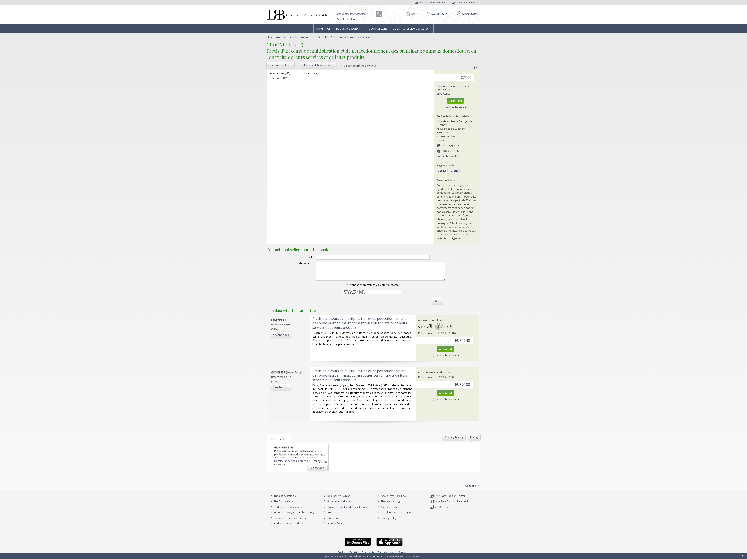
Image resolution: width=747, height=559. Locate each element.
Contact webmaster (392, 507)
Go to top (471, 485)
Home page (323, 28)
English (342, 552)
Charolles (443, 93)
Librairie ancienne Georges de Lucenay (297, 461)
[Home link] (297, 14)
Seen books (278, 439)
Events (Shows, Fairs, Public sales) (293, 512)
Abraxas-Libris (426, 320)
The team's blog (390, 501)
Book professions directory (412, 28)
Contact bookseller (448, 156)
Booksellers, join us (338, 496)
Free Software (336, 523)
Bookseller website (338, 501)
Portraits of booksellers (288, 507)
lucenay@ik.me (451, 145)
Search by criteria (346, 19)
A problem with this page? (395, 512)
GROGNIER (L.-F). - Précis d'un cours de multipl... (345, 37)
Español (354, 552)
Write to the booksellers (432, 2)
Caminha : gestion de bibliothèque (348, 507)
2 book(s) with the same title (360, 65)
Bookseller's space (466, 2)
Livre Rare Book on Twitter (449, 496)
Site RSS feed (442, 507)
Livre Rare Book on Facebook (451, 501)
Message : (305, 263)
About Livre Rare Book (394, 496)
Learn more (411, 555)
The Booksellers (376, 28)
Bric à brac (334, 518)
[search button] (379, 14)
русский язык (398, 552)
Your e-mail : (306, 257)
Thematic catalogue (285, 496)
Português (368, 552)
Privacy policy (388, 518)
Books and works (348, 28)
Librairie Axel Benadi (430, 372)
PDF (478, 67)
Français (382, 552)
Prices (331, 512)
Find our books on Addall (288, 523)
